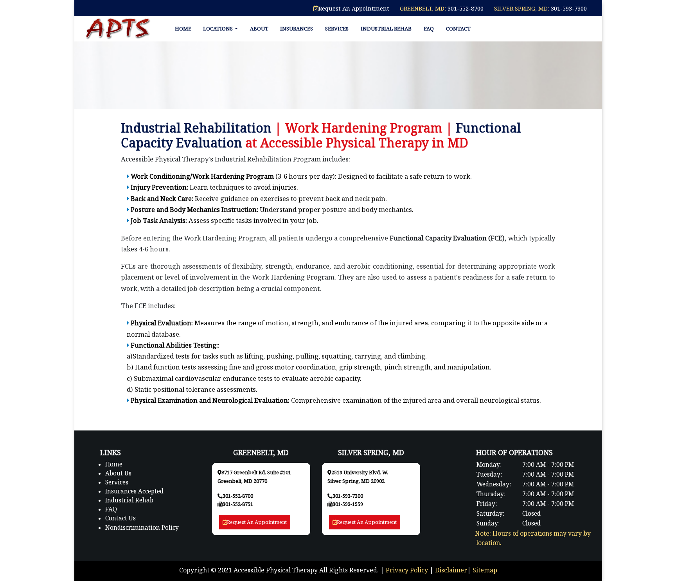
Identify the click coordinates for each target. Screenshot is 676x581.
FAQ (429, 28)
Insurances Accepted (134, 491)
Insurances (296, 28)
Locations (218, 28)
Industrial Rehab (386, 28)
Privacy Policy (407, 570)
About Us (118, 473)
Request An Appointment (353, 8)
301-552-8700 (465, 8)
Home (183, 28)
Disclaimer (451, 570)
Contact (458, 28)
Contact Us (120, 518)
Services (337, 28)
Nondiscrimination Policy (142, 528)
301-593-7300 (568, 8)
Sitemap (485, 570)
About (259, 28)
